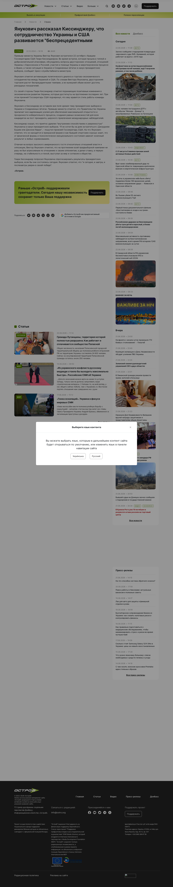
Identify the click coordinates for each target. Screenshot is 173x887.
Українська (78, 456)
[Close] (130, 427)
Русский (96, 456)
